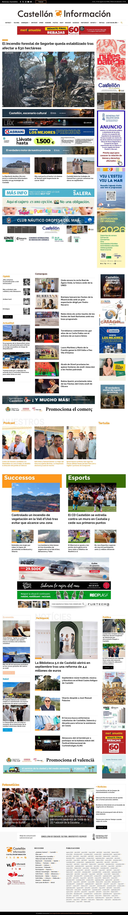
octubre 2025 (97, 854)
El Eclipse (6, 309)
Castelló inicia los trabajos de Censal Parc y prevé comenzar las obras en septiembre (80, 178)
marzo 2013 (91, 899)
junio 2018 (69, 881)
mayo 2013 (76, 899)
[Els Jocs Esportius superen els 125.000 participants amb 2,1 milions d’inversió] (105, 536)
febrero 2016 (69, 889)
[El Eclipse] (26, 311)
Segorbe (5, 40)
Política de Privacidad (62, 913)
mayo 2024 (77, 860)
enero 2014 (115, 895)
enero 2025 (115, 856)
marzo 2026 (107, 852)
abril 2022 (118, 866)
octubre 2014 (97, 893)
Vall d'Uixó (15, 511)
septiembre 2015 (115, 889)
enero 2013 (108, 899)
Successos (19, 477)
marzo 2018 (91, 881)
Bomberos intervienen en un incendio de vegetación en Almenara (110, 806)
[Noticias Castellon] (64, 13)
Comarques (41, 274)
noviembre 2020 (96, 872)
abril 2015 (98, 891)
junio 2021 (94, 870)
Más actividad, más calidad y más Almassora (12, 290)
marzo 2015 (106, 891)
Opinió (6, 276)
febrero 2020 (115, 874)
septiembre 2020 (116, 872)
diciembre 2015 (86, 889)
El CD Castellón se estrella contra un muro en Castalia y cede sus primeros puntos (89, 518)
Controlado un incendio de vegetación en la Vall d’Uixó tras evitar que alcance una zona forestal (35, 519)
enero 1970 (79, 901)
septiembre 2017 (89, 883)
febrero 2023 (92, 864)
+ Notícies (101, 786)
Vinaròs (14, 542)
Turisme (5, 367)
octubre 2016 (120, 885)
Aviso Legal (53, 913)
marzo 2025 (98, 856)
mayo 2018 (76, 881)
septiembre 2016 (70, 887)
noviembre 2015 (96, 889)
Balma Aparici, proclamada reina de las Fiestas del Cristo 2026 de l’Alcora (76, 383)
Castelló (70, 173)
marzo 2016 (117, 887)
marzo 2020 (107, 874)
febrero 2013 (99, 899)
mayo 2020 (92, 874)
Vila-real (38, 173)
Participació (7, 340)
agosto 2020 (69, 874)
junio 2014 (76, 895)
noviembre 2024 (80, 858)
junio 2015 (84, 891)
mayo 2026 (92, 852)
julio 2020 (77, 874)
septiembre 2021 (70, 870)
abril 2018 (83, 881)
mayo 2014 (83, 895)
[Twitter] (23, 2)
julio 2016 (87, 887)
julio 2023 (107, 862)
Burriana (38, 308)
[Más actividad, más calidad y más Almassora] (26, 291)
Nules (37, 325)
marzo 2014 (98, 895)
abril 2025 (90, 856)
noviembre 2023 (70, 862)
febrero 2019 (106, 878)
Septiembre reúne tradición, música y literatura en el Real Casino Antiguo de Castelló (79, 680)
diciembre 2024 (70, 858)
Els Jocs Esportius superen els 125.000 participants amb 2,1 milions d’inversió (105, 547)
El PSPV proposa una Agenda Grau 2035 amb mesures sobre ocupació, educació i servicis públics (113, 661)
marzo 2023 (84, 864)
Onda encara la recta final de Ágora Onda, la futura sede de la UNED (76, 283)
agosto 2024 (109, 858)
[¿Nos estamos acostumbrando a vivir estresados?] (26, 282)
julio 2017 (106, 883)
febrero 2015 (114, 891)
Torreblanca (39, 342)
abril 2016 (109, 887)
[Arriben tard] (26, 301)
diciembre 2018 (70, 880)
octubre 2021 (114, 868)
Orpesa (37, 358)
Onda (37, 291)
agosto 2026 (69, 852)
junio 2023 (114, 862)
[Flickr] (21, 857)
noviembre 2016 (111, 885)
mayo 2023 (69, 864)
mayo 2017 (121, 883)
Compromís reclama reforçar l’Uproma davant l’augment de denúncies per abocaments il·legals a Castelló (113, 637)
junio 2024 (69, 860)
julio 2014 (68, 895)
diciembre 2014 (78, 893)
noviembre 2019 (88, 876)
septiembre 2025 (107, 854)
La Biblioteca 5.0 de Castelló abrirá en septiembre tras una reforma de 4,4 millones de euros (62, 666)
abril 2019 (90, 878)
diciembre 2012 (117, 899)
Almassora (38, 750)
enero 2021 (78, 872)
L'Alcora (38, 392)
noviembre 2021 (104, 868)
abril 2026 (99, 852)
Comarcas (41, 542)
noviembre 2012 (70, 901)
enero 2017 (92, 885)
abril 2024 (84, 860)
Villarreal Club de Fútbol (76, 542)
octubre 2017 (79, 883)
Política (107, 617)
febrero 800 (87, 901)
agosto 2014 (117, 893)
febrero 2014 (106, 895)
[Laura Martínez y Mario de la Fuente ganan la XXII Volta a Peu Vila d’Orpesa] (47, 352)
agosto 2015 (69, 891)
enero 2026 (69, 854)
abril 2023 (76, 864)
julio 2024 (117, 858)
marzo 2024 (92, 860)
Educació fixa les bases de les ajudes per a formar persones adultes (109, 798)
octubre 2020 (106, 872)
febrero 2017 (84, 885)
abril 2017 (68, 885)
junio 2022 (103, 866)
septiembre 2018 (99, 880)
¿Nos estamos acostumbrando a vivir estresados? (11, 281)
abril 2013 (83, 899)
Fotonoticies (8, 816)
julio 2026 (77, 852)
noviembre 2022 (120, 864)
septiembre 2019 (107, 876)
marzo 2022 (69, 868)
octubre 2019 (97, 876)
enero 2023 (101, 864)
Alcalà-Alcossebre (41, 375)
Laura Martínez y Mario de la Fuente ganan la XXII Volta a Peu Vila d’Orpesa (76, 350)
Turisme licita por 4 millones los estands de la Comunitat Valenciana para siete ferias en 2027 (16, 372)
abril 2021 (109, 870)
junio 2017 (113, 883)
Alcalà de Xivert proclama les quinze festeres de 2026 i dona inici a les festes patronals (78, 367)
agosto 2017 (99, 883)
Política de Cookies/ (74, 913)
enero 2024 (108, 860)
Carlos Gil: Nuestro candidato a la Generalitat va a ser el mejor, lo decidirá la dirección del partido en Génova (16, 463)
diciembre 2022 (110, 864)
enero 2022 (86, 868)
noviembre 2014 (88, 893)
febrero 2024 (100, 860)
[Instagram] (26, 2)
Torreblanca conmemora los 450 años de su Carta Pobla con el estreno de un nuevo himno (76, 333)
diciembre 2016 (101, 885)
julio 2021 (87, 870)
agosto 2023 (99, 862)
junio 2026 (84, 852)
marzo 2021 (117, 870)
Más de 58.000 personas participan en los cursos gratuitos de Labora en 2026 (15, 666)
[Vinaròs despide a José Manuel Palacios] (47, 703)
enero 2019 (114, 878)
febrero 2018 (99, 881)
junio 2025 (76, 856)
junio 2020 (84, 874)
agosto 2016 (80, 887)
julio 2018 (116, 880)
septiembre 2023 (90, 862)
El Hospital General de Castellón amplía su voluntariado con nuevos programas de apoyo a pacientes (15, 701)
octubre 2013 (90, 897)
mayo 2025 (83, 856)
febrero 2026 (115, 852)
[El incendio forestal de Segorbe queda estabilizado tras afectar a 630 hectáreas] (48, 79)
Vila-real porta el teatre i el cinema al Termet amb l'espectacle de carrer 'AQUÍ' (48, 178)
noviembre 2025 (88, 854)
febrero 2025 (106, 856)
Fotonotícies (10, 784)
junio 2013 (69, 899)
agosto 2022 (89, 866)
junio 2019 (76, 878)
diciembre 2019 (78, 876)
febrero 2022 (77, 868)
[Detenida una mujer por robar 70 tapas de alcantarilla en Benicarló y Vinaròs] (23, 536)
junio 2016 (94, 887)
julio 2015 (77, 891)
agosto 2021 (80, 870)
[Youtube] (28, 2)
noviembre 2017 (70, 883)
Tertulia (104, 423)
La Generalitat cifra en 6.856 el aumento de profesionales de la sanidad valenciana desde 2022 (14, 724)
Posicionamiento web (86, 913)
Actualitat (8, 323)
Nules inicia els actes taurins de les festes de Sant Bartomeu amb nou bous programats (78, 316)
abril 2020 (99, 874)
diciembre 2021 (95, 868)
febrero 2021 (69, 872)
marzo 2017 (76, 885)
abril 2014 (90, 895)
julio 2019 (68, 878)
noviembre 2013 (80, 897)
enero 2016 (78, 889)
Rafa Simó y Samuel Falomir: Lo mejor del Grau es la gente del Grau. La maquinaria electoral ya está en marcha (49, 463)
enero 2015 (69, 893)
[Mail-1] (31, 2)
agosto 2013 (109, 897)
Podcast (41, 2)
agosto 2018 (109, 880)
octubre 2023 (80, 862)
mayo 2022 (111, 866)
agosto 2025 (117, 854)
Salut (6, 679)
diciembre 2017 (116, 881)
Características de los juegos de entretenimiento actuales (107, 791)
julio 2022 (96, 866)
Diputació (6, 173)
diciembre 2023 (117, 860)
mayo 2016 (102, 887)
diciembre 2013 (70, 897)
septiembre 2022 (79, 866)
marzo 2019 (98, 878)
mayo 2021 (102, 870)
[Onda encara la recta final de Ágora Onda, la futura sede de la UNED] (47, 285)
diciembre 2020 (86, 872)
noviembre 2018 (80, 880)
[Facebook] (20, 2)
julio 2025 (68, 856)
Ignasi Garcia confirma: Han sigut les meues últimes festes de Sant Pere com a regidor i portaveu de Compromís (81, 463)
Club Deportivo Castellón (76, 511)
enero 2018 (107, 881)
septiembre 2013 (99, 897)
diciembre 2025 (78, 854)
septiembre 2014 (107, 893)
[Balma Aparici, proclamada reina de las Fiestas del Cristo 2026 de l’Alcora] (47, 386)
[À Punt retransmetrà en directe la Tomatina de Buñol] (25, 807)
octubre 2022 (69, 866)
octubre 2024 (90, 858)
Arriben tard (7, 299)
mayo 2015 (91, 891)
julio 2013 (116, 897)
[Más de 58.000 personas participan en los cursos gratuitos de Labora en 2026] (16, 655)
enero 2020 (69, 876)
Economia (8, 617)
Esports (79, 477)
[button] (121, 22)
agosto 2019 (116, 876)
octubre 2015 (105, 889)
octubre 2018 (89, 880)
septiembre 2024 (100, 858)
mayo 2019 (83, 878)
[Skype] (25, 857)
